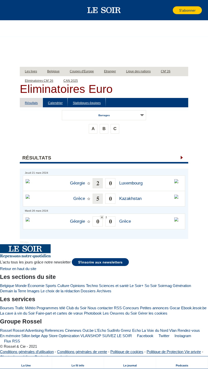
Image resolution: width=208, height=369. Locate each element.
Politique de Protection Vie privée (174, 352)
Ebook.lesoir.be (193, 308)
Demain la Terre (13, 291)
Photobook (93, 313)
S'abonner (187, 10)
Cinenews (73, 330)
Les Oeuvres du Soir (120, 313)
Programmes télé (51, 308)
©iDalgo (24, 242)
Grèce (79, 198)
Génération (182, 285)
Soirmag (165, 285)
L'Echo (100, 330)
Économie (36, 285)
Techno (92, 285)
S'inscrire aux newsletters (100, 262)
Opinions (77, 285)
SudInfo (113, 330)
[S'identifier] (168, 10)
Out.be (88, 330)
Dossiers (88, 291)
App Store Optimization (60, 336)
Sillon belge (30, 336)
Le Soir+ (137, 285)
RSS (118, 308)
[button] (12, 10)
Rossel (6, 330)
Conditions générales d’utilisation (27, 352)
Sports (50, 285)
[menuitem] (26, 362)
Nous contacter (100, 308)
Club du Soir (76, 308)
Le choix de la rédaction (60, 291)
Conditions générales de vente (82, 352)
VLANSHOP (90, 336)
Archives (104, 291)
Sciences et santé (114, 285)
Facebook (144, 336)
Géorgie (77, 183)
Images (33, 291)
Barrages (104, 115)
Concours (131, 308)
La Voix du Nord (155, 330)
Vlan (173, 330)
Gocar (175, 308)
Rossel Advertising (28, 330)
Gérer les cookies (152, 313)
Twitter (163, 336)
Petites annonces (154, 308)
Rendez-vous (189, 330)
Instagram (182, 336)
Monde (21, 285)
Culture (63, 285)
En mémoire (10, 336)
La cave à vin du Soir (17, 313)
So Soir (151, 285)
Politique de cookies (126, 352)
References (54, 330)
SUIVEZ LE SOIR (117, 336)
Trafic (19, 308)
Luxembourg (131, 183)
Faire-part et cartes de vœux (59, 313)
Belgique (7, 285)
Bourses (7, 308)
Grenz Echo (131, 330)
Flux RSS (11, 341)
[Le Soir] (104, 10)
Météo (30, 308)
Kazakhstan (130, 198)
